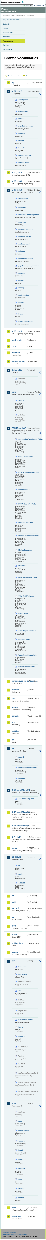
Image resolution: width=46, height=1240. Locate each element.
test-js (20, 1027)
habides (15, 731)
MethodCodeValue (22, 550)
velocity (21, 1188)
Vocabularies (8, 41)
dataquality (17, 370)
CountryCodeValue (22, 456)
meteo (20, 1159)
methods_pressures (22, 229)
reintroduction (22, 295)
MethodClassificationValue (22, 536)
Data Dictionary (20, 15)
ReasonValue (22, 613)
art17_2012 (17, 190)
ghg (13, 722)
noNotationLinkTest (22, 1020)
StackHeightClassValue (22, 630)
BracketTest (22, 974)
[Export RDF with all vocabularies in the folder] (40, 94)
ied (13, 748)
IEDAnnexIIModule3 (19, 812)
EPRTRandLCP (19, 428)
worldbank (16, 1216)
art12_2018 (17, 172)
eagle (20, 874)
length (20, 1150)
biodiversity (17, 340)
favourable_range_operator (22, 215)
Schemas (6, 37)
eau (19, 991)
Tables (5, 28)
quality (21, 280)
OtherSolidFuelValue (22, 596)
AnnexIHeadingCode (22, 799)
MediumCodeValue (22, 522)
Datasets (6, 24)
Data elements (8, 32)
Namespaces (8, 49)
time (20, 1179)
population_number (22, 126)
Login (27, 5)
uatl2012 (21, 883)
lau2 (14, 902)
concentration (22, 1130)
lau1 (14, 896)
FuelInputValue (22, 489)
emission (21, 1141)
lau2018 (15, 908)
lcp (13, 917)
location (21, 119)
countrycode (22, 100)
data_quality (22, 111)
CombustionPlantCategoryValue (22, 439)
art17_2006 (17, 181)
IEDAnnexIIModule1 (19, 790)
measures (22, 222)
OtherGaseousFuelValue (22, 577)
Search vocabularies (14, 76)
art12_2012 (17, 91)
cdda (14, 346)
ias (13, 740)
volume (21, 1198)
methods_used (22, 244)
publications (17, 943)
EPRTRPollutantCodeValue (22, 472)
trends (20, 314)
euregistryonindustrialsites (19, 681)
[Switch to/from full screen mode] (31, 5)
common (16, 353)
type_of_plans (22, 162)
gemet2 (15, 716)
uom (14, 1103)
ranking (21, 288)
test (13, 961)
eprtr (14, 392)
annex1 (21, 757)
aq (13, 82)
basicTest (22, 967)
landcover (16, 857)
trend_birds (22, 148)
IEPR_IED (16, 837)
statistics (21, 1168)
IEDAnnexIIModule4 (19, 826)
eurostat (15, 690)
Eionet (12, 15)
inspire (15, 848)
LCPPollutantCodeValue (22, 504)
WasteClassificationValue (22, 655)
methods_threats (22, 236)
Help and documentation (11, 20)
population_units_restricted (22, 266)
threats (21, 302)
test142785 (22, 1036)
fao (13, 698)
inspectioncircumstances (22, 768)
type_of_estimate (22, 155)
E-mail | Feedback (9, 1232)
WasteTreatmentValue (22, 667)
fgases (15, 707)
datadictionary (18, 361)
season (21, 141)
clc (19, 865)
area (20, 1121)
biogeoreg (22, 207)
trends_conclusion (22, 321)
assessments (22, 198)
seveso (15, 952)
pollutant (21, 778)
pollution (21, 251)
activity (21, 400)
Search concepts (31, 76)
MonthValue (22, 566)
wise (14, 1208)
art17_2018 (17, 331)
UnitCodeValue (22, 639)
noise (14, 935)
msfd (14, 926)
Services (6, 45)
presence (21, 133)
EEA (13, 2)
